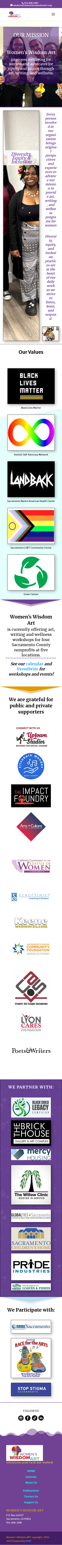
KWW (28, 1541)
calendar (34, 663)
